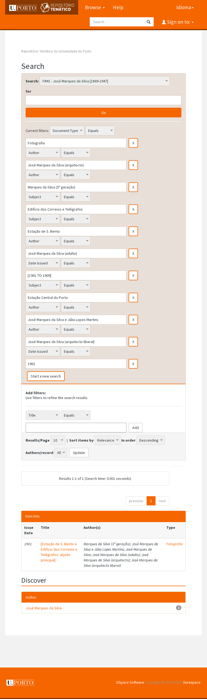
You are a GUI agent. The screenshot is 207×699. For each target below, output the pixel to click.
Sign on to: (178, 22)
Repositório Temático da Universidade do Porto (56, 51)
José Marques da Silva (44, 608)
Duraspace (192, 682)
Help (118, 7)
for (28, 91)
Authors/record (39, 452)
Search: (32, 81)
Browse (93, 7)
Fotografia (174, 543)
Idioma (183, 7)
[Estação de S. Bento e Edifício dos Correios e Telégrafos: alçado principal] (59, 551)
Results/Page (38, 440)
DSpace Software (130, 682)
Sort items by (81, 440)
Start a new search (46, 376)
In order (128, 440)
